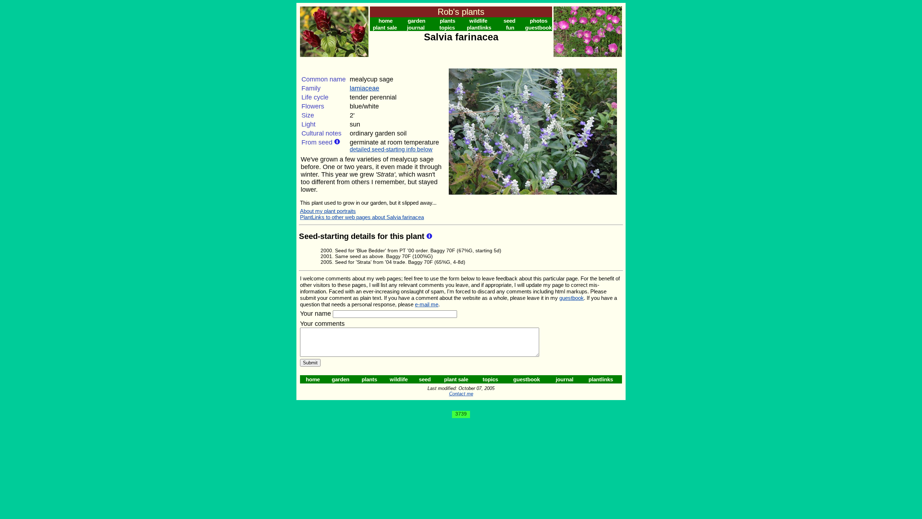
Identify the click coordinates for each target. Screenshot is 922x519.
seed (509, 21)
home (386, 21)
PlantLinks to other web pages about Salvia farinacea (362, 217)
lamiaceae (364, 88)
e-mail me (426, 304)
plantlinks (479, 28)
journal (416, 28)
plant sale (385, 28)
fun (510, 28)
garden (416, 21)
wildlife (478, 21)
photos (538, 21)
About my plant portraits (328, 211)
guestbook (538, 28)
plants (447, 21)
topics (447, 28)
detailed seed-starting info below (391, 149)
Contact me (461, 393)
